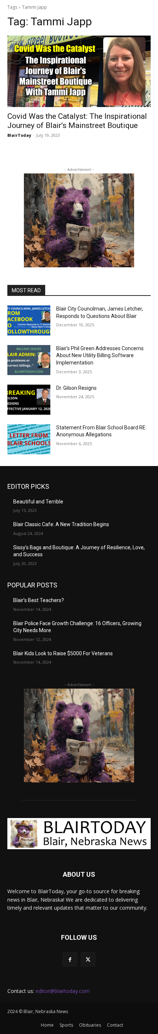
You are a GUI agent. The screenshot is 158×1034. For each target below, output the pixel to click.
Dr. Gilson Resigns (76, 388)
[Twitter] (88, 959)
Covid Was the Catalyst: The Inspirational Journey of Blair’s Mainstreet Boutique (77, 121)
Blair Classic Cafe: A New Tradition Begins (61, 524)
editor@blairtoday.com (63, 990)
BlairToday (19, 135)
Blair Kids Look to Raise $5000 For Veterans (63, 653)
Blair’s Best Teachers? (38, 600)
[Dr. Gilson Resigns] (28, 400)
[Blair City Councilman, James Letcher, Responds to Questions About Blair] (28, 320)
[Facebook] (70, 959)
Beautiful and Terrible (38, 502)
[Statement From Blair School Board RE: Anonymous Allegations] (28, 439)
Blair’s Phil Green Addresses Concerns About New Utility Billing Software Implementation (100, 355)
